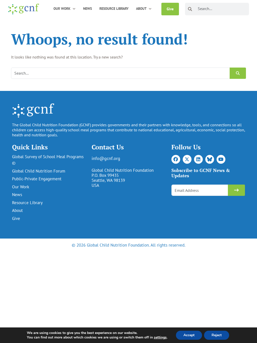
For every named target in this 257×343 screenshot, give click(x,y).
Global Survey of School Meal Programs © (48, 160)
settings (160, 337)
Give (170, 9)
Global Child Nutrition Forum (38, 171)
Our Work (20, 187)
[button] (74, 8)
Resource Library (113, 8)
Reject (217, 335)
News (87, 8)
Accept (189, 335)
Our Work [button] (62, 8)
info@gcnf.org (106, 158)
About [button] (141, 8)
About (17, 210)
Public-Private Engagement (36, 179)
